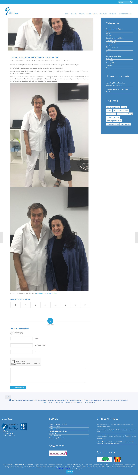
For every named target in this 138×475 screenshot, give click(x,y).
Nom (36, 338)
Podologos (53, 60)
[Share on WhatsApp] (35, 305)
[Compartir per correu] (85, 305)
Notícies (108, 54)
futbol (124, 107)
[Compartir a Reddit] (75, 305)
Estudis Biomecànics (55, 435)
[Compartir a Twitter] (26, 305)
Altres (30, 60)
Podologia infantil (111, 63)
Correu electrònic (40, 345)
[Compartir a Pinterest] (45, 305)
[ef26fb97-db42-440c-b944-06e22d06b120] (50, 34)
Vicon (107, 67)
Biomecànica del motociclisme (114, 38)
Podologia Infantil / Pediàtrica (58, 424)
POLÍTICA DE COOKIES (63, 469)
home (109, 110)
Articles (33, 60)
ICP (45, 60)
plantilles (121, 114)
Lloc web (37, 352)
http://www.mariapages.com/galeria (46, 293)
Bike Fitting (109, 36)
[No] (135, 469)
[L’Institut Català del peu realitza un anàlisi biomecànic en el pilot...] (1, 237)
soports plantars (113, 124)
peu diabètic (111, 114)
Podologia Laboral (54, 429)
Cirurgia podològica (111, 40)
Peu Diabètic (53, 433)
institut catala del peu (121, 110)
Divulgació (109, 45)
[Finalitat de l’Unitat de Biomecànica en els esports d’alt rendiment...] (136, 237)
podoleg (129, 114)
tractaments (125, 124)
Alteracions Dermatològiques (58, 431)
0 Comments (24, 60)
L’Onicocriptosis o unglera (113, 85)
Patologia (49, 60)
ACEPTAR (69, 472)
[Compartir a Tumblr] (65, 305)
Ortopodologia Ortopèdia (113, 56)
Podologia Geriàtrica (55, 426)
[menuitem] (67, 11)
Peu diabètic (109, 61)
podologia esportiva (114, 120)
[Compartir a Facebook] (16, 305)
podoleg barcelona (113, 117)
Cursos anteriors (111, 43)
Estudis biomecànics (40, 60)
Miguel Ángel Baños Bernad (64, 60)
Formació (109, 49)
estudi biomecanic (113, 107)
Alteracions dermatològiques (114, 29)
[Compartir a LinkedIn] (55, 305)
